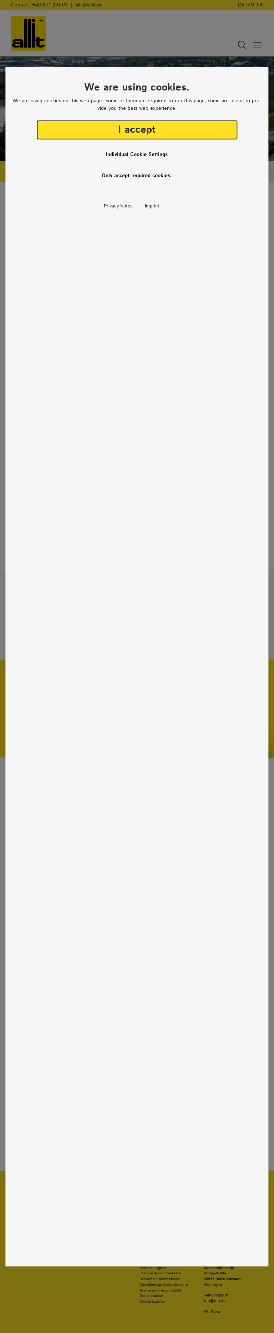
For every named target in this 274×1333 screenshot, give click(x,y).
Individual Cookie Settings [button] (137, 154)
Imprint (152, 206)
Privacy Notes (118, 206)
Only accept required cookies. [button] (137, 175)
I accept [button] (137, 130)
